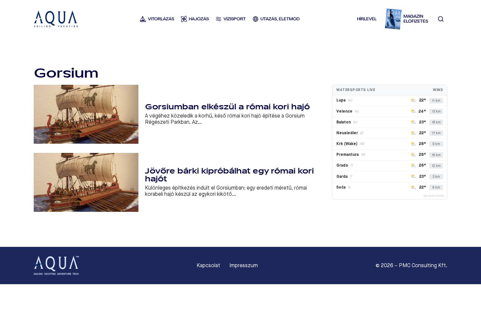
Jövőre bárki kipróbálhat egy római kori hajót (229, 175)
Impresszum (243, 265)
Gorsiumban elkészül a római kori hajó (227, 107)
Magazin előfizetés (415, 19)
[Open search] (440, 19)
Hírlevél (367, 19)
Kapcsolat (208, 265)
